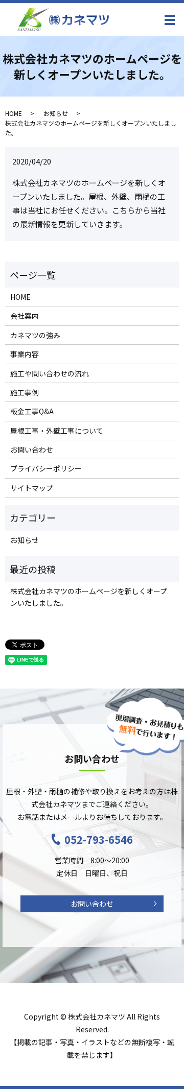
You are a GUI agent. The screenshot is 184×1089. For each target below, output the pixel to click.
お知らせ (55, 113)
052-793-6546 (98, 839)
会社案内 (24, 316)
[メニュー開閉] (170, 20)
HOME (13, 113)
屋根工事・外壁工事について (56, 430)
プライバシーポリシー (46, 468)
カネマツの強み (35, 335)
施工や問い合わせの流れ (49, 373)
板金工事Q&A (32, 411)
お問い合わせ (31, 449)
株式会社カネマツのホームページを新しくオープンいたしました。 (88, 596)
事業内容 (24, 354)
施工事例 (24, 392)
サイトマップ (31, 488)
